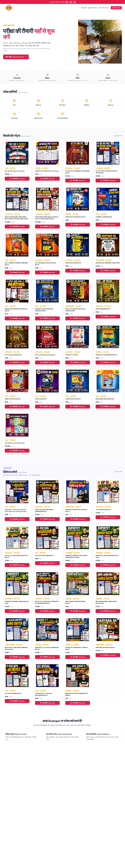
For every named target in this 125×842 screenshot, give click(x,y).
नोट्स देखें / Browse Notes (14, 57)
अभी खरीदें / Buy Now (18, 178)
